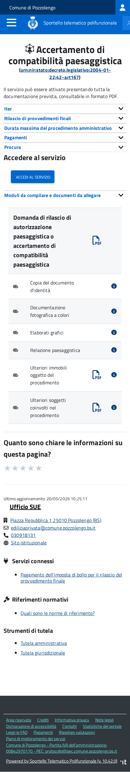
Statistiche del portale (102, 726)
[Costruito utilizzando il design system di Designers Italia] (123, 763)
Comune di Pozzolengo (32, 7)
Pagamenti (43, 732)
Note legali (104, 720)
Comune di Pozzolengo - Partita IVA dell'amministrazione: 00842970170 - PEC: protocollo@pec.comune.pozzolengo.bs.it (61, 748)
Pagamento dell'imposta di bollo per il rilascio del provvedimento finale (71, 577)
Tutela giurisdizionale (43, 652)
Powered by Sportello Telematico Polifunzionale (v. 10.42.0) (61, 760)
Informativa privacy (72, 720)
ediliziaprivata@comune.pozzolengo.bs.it (53, 527)
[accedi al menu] (11, 22)
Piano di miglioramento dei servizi (35, 738)
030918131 (23, 535)
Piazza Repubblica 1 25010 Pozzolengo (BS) (55, 520)
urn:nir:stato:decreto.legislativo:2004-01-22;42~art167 (66, 73)
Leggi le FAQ (17, 732)
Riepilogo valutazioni (77, 732)
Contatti (69, 726)
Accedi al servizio (32, 176)
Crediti (43, 720)
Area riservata (18, 720)
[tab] (65, 108)
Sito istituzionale (29, 542)
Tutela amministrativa (44, 643)
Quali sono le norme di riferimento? (58, 613)
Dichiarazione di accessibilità (31, 726)
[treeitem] (122, 7)
